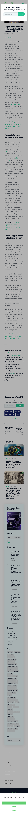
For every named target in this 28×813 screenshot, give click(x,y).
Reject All (14, 810)
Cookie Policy (23, 799)
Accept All (14, 803)
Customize (14, 806)
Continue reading (13, 18)
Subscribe (21, 14)
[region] (14, 803)
